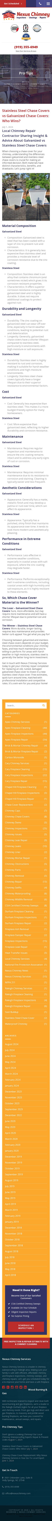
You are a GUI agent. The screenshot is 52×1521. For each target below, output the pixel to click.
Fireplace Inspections (16, 941)
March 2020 (11, 1139)
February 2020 (12, 1145)
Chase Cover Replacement (19, 804)
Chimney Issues (13, 834)
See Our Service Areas (26, 51)
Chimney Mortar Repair (17, 858)
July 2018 (9, 1257)
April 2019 (10, 1204)
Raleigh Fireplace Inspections (20, 1000)
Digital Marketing (35, 1514)
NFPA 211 (10, 982)
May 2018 (10, 1269)
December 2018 (13, 1227)
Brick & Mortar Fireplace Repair (21, 751)
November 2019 (13, 1162)
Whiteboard (26, 1516)
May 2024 (10, 1062)
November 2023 (13, 1097)
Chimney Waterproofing (17, 893)
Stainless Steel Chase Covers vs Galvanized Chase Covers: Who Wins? (22, 1447)
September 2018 (14, 1245)
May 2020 (10, 1127)
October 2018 (12, 1239)
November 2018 (13, 1233)
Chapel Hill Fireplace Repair (19, 799)
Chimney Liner (13, 852)
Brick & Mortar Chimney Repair (21, 745)
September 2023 (14, 1109)
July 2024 (9, 1050)
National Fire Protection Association (24, 964)
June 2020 (10, 1121)
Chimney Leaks (13, 846)
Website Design (15, 1514)
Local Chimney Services (17, 958)
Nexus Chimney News (16, 970)
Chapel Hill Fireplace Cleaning (20, 787)
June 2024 (10, 1056)
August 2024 (11, 1044)
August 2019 (11, 1180)
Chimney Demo (13, 822)
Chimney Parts (13, 870)
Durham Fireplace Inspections (21, 917)
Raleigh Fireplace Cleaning (19, 994)
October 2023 (12, 1103)
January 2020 (12, 1150)
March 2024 (11, 1074)
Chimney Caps (12, 810)
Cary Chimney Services (17, 763)
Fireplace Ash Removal (17, 929)
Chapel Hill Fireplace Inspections (22, 793)
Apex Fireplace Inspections (19, 733)
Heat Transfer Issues (16, 953)
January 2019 (12, 1221)
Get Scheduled (12, 3)
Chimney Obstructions (17, 864)
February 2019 (12, 1216)
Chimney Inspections (16, 828)
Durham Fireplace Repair (18, 923)
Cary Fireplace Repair (16, 781)
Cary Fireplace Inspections (19, 775)
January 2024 (12, 1085)
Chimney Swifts (13, 887)
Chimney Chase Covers (17, 816)
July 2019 (9, 1186)
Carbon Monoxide (14, 757)
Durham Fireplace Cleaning (19, 911)
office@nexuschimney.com (17, 1493)
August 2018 (11, 1251)
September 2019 (14, 1174)
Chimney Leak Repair (16, 840)
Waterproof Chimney (16, 1024)
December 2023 (13, 1091)
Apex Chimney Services (17, 722)
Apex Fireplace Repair (16, 739)
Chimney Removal (14, 875)
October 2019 (12, 1168)
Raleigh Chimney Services (18, 988)
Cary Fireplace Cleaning (17, 769)
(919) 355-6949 (26, 47)
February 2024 (12, 1079)
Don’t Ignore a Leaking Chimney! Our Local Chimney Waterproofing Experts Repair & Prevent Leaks (25, 1437)
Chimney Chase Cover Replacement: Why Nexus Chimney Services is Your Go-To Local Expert (24, 1456)
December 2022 (13, 1115)
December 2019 (13, 1156)
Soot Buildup (11, 1012)
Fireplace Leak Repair (16, 947)
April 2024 (10, 1068)
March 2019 (11, 1210)
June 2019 (10, 1192)
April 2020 (10, 1133)
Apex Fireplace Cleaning (17, 728)
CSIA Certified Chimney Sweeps (21, 905)
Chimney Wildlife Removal (18, 899)
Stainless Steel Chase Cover (19, 1018)
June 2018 (10, 1263)
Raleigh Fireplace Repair (17, 1006)
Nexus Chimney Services (18, 976)
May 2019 (10, 1198)
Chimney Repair (13, 881)
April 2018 (10, 1275)
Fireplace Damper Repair (18, 935)
